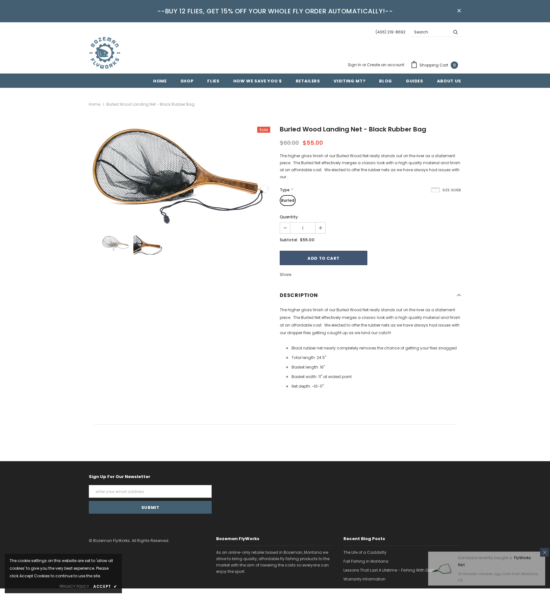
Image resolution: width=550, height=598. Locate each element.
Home (94, 104)
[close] (459, 11)
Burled (287, 200)
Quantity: (289, 217)
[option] (179, 176)
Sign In (355, 64)
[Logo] (105, 53)
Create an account (385, 64)
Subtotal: (289, 240)
